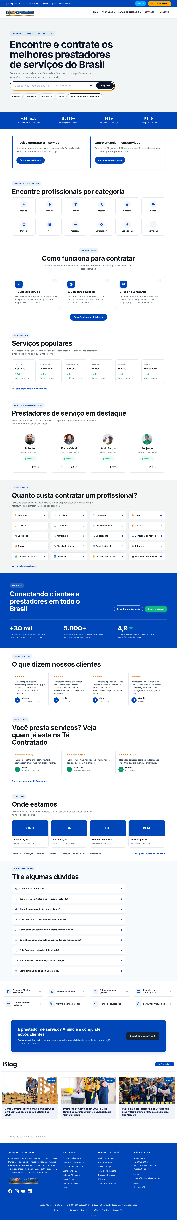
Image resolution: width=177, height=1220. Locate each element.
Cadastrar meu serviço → (142, 1036)
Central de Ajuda (70, 1183)
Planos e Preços (105, 1162)
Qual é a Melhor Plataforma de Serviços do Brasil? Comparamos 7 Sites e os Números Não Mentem (145, 1111)
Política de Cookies (101, 1210)
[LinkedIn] (30, 1191)
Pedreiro (16, 96)
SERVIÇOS (151, 12)
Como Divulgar (104, 1166)
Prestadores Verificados (73, 1166)
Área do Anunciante (107, 1171)
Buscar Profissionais (72, 1158)
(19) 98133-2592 (31, 3)
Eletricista (31, 96)
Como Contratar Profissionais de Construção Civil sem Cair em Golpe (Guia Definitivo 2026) (29, 1111)
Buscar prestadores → (30, 160)
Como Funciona (70, 1171)
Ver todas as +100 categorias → (85, 96)
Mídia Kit (102, 1179)
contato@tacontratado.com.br (56, 3)
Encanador (47, 96)
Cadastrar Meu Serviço (108, 1158)
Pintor (61, 96)
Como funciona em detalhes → (88, 317)
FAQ (65, 1187)
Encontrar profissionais (128, 609)
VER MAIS (165, 12)
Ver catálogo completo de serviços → (31, 388)
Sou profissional (156, 609)
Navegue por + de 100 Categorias (27, 1136)
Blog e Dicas (68, 1179)
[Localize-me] (91, 86)
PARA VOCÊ (108, 12)
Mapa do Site (117, 1210)
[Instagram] (17, 1191)
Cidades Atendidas (71, 1175)
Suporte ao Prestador (108, 1183)
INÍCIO (96, 12)
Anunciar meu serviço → (110, 160)
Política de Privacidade (79, 1210)
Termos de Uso (60, 1210)
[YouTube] (23, 1191)
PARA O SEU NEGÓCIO (129, 12)
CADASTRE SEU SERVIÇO (159, 4)
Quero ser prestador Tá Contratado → (31, 781)
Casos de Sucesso (106, 1175)
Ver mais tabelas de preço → (26, 566)
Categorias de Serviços (73, 1162)
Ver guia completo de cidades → (150, 853)
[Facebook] (10, 1191)
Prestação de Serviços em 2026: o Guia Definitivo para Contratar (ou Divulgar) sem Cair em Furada (87, 1111)
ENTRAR (140, 4)
